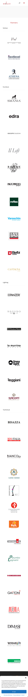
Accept (14, 691)
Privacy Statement (17, 695)
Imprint (22, 695)
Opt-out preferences (8, 695)
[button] (26, 678)
